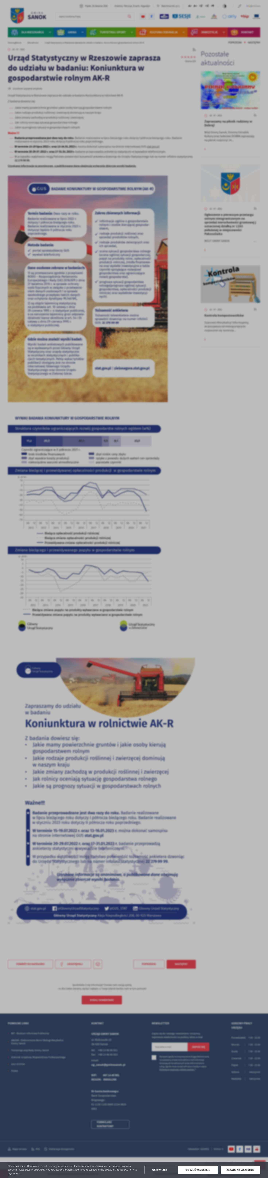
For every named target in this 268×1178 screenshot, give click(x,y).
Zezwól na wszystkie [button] (240, 1170)
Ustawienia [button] (159, 1170)
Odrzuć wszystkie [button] (198, 1170)
